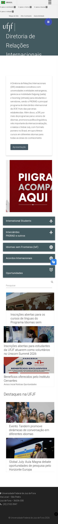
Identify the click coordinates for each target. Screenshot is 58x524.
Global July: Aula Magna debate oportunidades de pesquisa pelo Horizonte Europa (30, 465)
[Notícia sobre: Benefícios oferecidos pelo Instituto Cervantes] (27, 372)
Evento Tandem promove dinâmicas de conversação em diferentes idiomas (29, 430)
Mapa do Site (13, 16)
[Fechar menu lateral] (48, 22)
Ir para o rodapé (6, 12)
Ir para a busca (40, 7)
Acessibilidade (39, 16)
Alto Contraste (26, 16)
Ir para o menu (24, 7)
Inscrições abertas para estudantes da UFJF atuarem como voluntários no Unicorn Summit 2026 (27, 349)
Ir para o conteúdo (7, 7)
